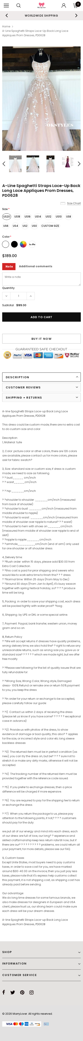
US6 (5, 226)
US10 (59, 216)
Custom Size (50, 226)
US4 (15, 226)
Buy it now (41, 339)
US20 (6, 216)
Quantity (8, 288)
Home (6, 26)
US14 (38, 216)
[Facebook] (3, 992)
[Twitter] (12, 992)
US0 (34, 226)
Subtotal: (8, 305)
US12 (48, 216)
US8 (68, 216)
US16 (28, 216)
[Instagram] (31, 992)
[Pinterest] (22, 992)
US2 (25, 226)
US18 (17, 216)
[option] (41, 98)
